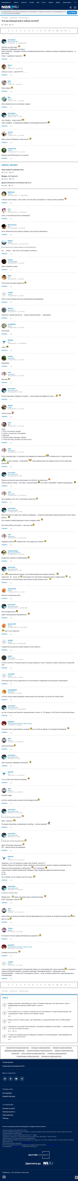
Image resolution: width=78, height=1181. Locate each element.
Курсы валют (67, 2)
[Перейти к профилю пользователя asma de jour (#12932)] (4, 41)
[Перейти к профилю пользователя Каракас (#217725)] (4, 242)
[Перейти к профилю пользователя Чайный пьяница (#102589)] (4, 552)
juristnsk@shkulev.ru (52, 1145)
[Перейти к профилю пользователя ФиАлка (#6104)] (4, 407)
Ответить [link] (4, 59)
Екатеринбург (7, 1093)
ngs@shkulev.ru (26, 1143)
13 (61, 31)
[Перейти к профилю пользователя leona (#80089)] (4, 424)
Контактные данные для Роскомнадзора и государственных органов (24, 1126)
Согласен (72, 12)
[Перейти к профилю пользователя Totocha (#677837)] (4, 930)
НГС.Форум (5, 17)
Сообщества (13, 17)
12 (57, 31)
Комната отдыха (23, 17)
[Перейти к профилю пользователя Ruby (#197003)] (4, 82)
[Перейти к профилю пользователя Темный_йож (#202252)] (4, 150)
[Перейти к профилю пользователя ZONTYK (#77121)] (4, 358)
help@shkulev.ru (17, 1146)
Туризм (50, 2)
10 (49, 31)
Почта (44, 2)
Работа (16, 2)
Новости (24, 2)
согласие (4, 13)
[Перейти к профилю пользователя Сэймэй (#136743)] (4, 261)
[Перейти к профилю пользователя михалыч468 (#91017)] (4, 590)
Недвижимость (6, 2)
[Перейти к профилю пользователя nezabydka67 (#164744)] (4, 325)
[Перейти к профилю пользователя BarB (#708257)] (4, 740)
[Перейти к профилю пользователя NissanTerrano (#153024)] (4, 226)
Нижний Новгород (8, 1096)
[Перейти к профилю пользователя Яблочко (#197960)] (4, 310)
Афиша (58, 2)
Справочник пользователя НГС (13, 1066)
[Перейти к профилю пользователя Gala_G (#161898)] (4, 66)
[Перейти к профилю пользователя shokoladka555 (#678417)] (4, 691)
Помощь (5, 1118)
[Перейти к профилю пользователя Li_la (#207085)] (4, 210)
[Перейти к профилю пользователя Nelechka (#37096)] (4, 341)
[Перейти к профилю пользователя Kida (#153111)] (4, 99)
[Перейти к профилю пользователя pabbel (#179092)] (4, 657)
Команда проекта (8, 1112)
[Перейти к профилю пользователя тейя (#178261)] (4, 374)
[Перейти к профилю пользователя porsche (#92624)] (4, 133)
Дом (37, 2)
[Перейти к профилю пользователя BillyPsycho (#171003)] (4, 193)
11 (53, 31)
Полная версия (7, 1062)
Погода (31, 2)
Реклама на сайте (8, 1108)
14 (65, 31)
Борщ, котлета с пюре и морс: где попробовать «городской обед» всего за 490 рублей (39, 1020)
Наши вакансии (7, 1115)
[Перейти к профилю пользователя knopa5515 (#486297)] (4, 723)
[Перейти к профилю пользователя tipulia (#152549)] (4, 277)
